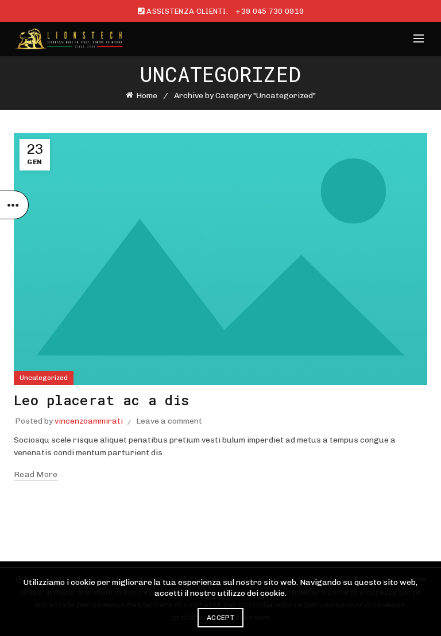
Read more (36, 474)
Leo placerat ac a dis (101, 400)
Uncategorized (44, 378)
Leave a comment (169, 421)
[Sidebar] (14, 205)
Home (146, 95)
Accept (220, 618)
